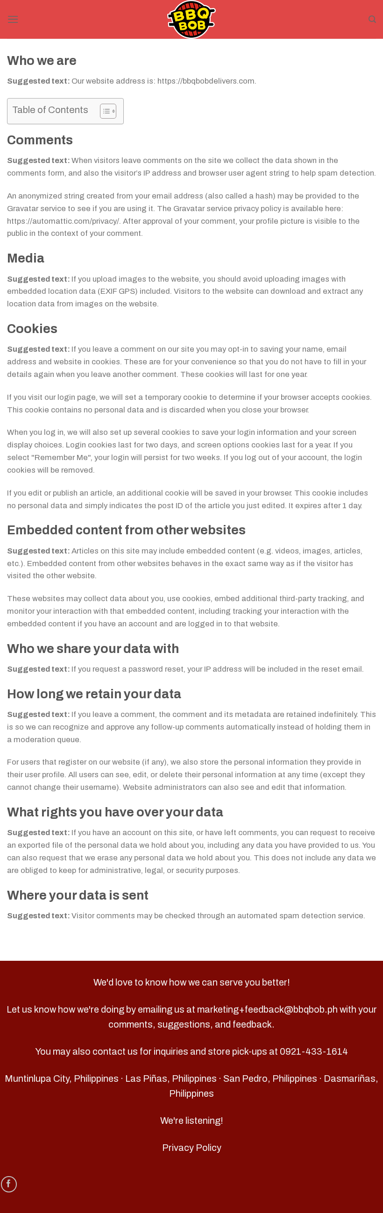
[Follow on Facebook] (9, 1184)
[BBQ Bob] (191, 19)
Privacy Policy (191, 1147)
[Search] (372, 19)
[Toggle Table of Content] (103, 111)
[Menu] (13, 19)
